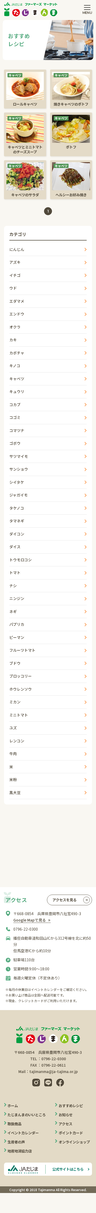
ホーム (12, 1105)
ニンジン (16, 598)
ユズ (13, 727)
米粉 (13, 779)
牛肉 (13, 753)
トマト (15, 572)
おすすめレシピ (71, 1105)
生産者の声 (16, 1141)
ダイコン (16, 534)
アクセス (65, 1123)
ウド (13, 288)
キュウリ (16, 391)
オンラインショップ (74, 1141)
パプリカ (16, 624)
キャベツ (16, 378)
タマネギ (16, 520)
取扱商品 (14, 1123)
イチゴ (15, 275)
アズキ (15, 262)
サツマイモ (18, 456)
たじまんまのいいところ (26, 1114)
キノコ (14, 365)
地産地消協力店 (19, 1151)
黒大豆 (15, 792)
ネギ (13, 611)
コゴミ (15, 417)
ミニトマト (18, 715)
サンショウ (18, 469)
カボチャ (16, 352)
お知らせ (65, 1114)
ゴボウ (15, 443)
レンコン (16, 740)
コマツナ (16, 430)
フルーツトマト (22, 650)
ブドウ (15, 663)
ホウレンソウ (20, 689)
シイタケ (16, 482)
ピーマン (16, 637)
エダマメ (16, 301)
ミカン (15, 701)
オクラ (15, 327)
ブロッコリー (20, 676)
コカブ (15, 404)
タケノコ (16, 508)
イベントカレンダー (23, 1132)
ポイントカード (71, 1132)
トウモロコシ (20, 559)
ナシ (13, 585)
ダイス (15, 546)
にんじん (16, 249)
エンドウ (16, 314)
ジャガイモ (18, 495)
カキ (13, 339)
